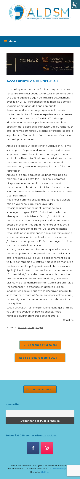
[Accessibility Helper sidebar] (75, 4)
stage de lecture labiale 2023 (40, 357)
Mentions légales (61, 468)
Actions (22, 327)
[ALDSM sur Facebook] (33, 448)
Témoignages (35, 327)
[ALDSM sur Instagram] (47, 448)
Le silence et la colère (40, 345)
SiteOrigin (45, 471)
